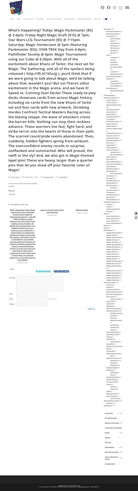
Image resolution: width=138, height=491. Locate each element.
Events (113, 432)
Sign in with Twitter (43, 271)
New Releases (113, 447)
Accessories (113, 413)
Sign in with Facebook (61, 271)
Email (11, 299)
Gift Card (112, 442)
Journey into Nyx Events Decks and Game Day (52, 211)
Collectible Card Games (113, 427)
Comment (12, 278)
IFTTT (12, 186)
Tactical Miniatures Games (113, 458)
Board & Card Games (113, 423)
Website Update (82, 210)
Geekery (112, 437)
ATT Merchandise (112, 418)
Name (11, 294)
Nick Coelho (15, 177)
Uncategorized (48, 177)
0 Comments (63, 177)
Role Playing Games (113, 452)
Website (11, 304)
